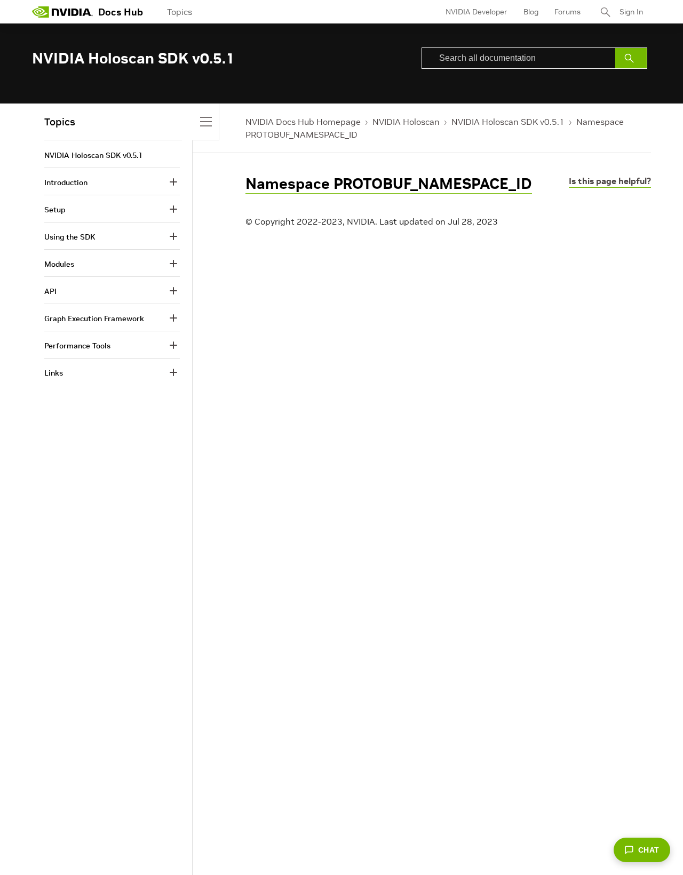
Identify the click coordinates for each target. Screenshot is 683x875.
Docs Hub (120, 12)
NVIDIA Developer (476, 12)
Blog (530, 12)
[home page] (62, 11)
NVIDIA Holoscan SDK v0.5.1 (508, 121)
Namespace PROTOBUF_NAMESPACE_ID (388, 183)
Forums (567, 12)
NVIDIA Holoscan (406, 121)
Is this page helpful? (610, 181)
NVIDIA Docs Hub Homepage (303, 121)
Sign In (631, 12)
